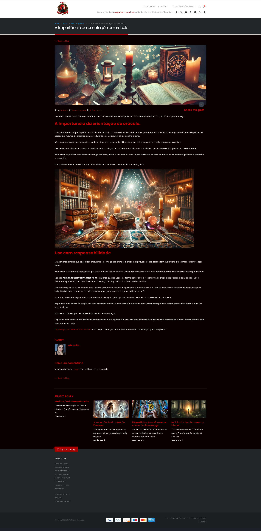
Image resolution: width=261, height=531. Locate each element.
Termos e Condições (197, 518)
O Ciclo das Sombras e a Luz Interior (187, 424)
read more (60, 416)
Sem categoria (79, 110)
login (77, 369)
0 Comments (96, 110)
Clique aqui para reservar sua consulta (73, 329)
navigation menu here (124, 12)
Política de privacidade (176, 518)
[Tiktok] (204, 12)
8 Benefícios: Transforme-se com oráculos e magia (149, 424)
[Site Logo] (63, 8)
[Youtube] (186, 12)
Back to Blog (63, 41)
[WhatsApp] (200, 12)
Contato (163, 6)
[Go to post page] (111, 409)
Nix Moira (64, 110)
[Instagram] (190, 12)
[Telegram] (195, 12)
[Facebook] (176, 12)
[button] (199, 6)
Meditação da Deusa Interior (72, 401)
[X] (181, 12)
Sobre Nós (150, 6)
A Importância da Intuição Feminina (109, 424)
